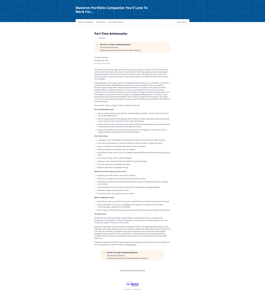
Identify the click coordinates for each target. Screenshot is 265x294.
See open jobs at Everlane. (109, 47)
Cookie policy (137, 289)
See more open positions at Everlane (132, 270)
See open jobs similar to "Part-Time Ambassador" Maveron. (120, 50)
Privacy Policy (130, 244)
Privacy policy (128, 289)
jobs (100, 22)
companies (85, 22)
